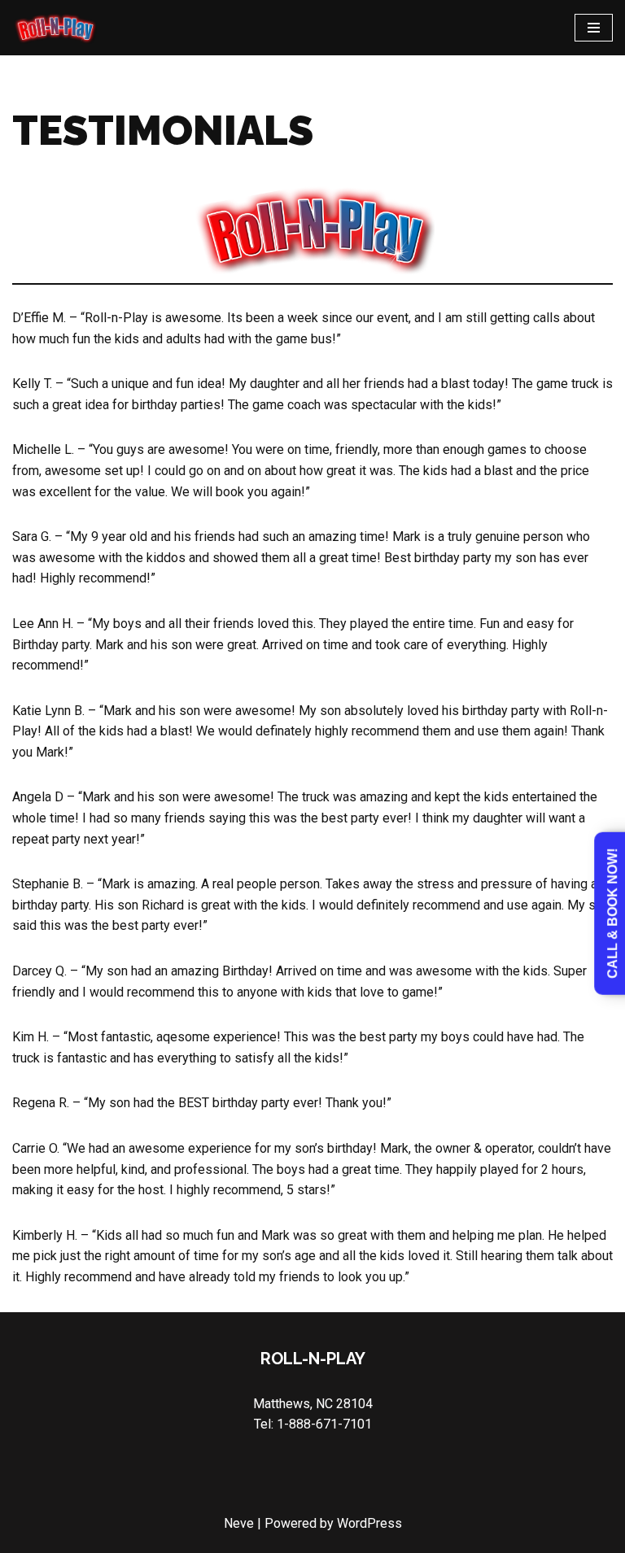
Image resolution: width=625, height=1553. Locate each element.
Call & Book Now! (612, 913)
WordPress (369, 1523)
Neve (239, 1523)
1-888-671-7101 (324, 1424)
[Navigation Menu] (594, 27)
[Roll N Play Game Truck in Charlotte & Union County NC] (54, 27)
